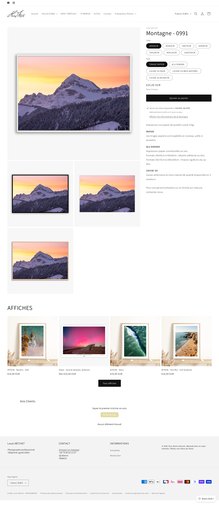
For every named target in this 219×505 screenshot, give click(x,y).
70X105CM (154, 52)
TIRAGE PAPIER (156, 64)
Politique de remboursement (51, 493)
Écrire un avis (109, 414)
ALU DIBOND (178, 64)
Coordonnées (117, 493)
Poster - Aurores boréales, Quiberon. (74, 370)
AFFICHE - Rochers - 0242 (18, 370)
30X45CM (153, 46)
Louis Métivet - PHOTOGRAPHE (25, 493)
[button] (49, 14)
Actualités (115, 450)
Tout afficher (109, 383)
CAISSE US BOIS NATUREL (185, 71)
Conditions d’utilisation (99, 493)
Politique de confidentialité (76, 493)
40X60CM (170, 46)
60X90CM (203, 46)
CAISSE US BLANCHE (159, 77)
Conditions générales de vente (137, 493)
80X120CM (172, 52)
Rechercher (115, 455)
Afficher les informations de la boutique (168, 116)
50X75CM (186, 46)
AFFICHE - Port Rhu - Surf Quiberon (176, 370)
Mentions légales (158, 493)
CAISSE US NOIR (157, 71)
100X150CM (189, 52)
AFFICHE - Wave (117, 370)
